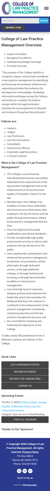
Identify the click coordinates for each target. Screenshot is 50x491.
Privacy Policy (30, 452)
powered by (18, 485)
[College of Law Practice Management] (20, 14)
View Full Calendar (25, 419)
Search (44, 21)
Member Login (13, 28)
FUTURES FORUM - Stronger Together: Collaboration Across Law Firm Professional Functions (24, 406)
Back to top (24, 477)
